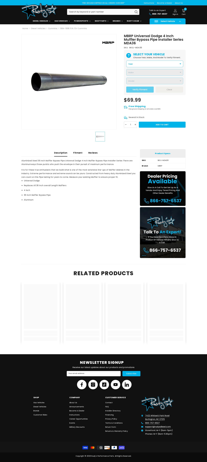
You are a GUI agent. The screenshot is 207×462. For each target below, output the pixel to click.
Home (25, 28)
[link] (40, 334)
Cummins (52, 28)
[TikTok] (104, 384)
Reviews (93, 152)
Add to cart (162, 124)
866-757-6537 (152, 423)
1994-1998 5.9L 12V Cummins (73, 28)
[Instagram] (93, 384)
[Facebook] (81, 384)
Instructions (149, 3)
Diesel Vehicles (38, 28)
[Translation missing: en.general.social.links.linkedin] (127, 384)
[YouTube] (115, 384)
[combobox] (100, 12)
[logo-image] (42, 11)
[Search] (103, 12)
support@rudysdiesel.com (158, 426)
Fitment (77, 152)
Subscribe (131, 373)
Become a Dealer (164, 3)
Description (60, 152)
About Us (179, 3)
